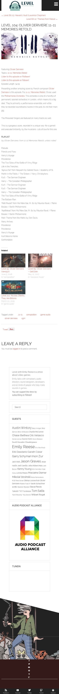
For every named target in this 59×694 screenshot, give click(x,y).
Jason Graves (31, 461)
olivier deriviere (11, 318)
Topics (29, 647)
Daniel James (16, 439)
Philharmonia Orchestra (15, 96)
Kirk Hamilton (37, 469)
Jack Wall (16, 462)
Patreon (30, 657)
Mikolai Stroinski (21, 476)
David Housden (18, 442)
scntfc (14, 487)
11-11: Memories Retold (17, 73)
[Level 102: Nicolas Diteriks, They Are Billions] (13, 287)
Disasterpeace (31, 442)
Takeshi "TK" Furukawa (21, 491)
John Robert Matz (35, 465)
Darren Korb (27, 439)
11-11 (20, 315)
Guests (29, 644)
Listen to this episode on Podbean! (15, 77)
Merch (29, 654)
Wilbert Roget (38, 494)
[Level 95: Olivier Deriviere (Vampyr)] (13, 260)
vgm (23, 318)
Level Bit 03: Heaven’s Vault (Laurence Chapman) (23, 15)
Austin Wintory (22, 427)
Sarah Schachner (38, 483)
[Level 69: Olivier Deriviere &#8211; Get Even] (40, 260)
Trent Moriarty (17, 495)
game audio (45, 315)
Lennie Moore (22, 473)
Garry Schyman (21, 456)
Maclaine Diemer (37, 472)
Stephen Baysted (23, 487)
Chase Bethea (20, 435)
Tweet (5, 329)
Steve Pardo (36, 486)
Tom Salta (38, 490)
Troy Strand (27, 495)
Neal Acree (19, 480)
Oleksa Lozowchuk (32, 480)
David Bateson (38, 439)
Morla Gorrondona (37, 477)
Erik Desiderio (19, 451)
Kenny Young (24, 468)
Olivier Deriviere (16, 69)
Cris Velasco (36, 435)
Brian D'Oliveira (23, 432)
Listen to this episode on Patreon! (15, 80)
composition (31, 315)
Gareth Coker (35, 451)
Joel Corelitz (23, 465)
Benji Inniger (36, 428)
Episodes (29, 641)
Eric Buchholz (40, 447)
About (29, 651)
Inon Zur (37, 456)
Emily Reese (23, 446)
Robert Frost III (25, 483)
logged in (16, 349)
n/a (13, 480)
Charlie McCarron (36, 432)
